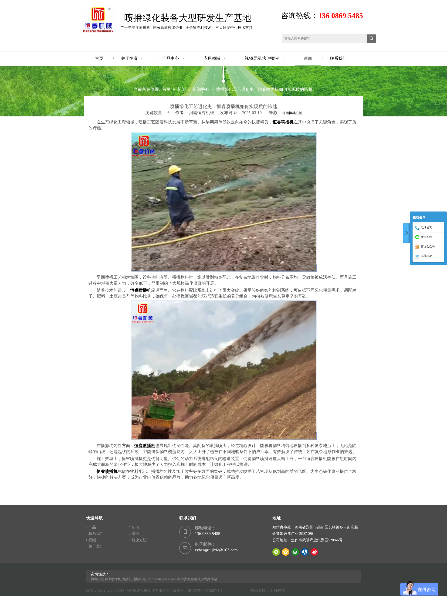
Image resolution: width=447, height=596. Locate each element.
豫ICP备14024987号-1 (206, 591)
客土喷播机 (113, 579)
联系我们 (95, 533)
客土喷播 (183, 579)
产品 (92, 527)
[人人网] (304, 552)
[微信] (276, 552)
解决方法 (139, 540)
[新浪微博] (314, 552)
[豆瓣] (295, 552)
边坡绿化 (139, 579)
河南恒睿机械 (292, 113)
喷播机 (127, 579)
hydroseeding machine (161, 579)
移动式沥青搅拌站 (204, 579)
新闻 (135, 527)
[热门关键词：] (371, 38)
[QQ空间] (285, 552)
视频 (92, 540)
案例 (135, 533)
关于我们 (95, 546)
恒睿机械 (97, 579)
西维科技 (277, 591)
